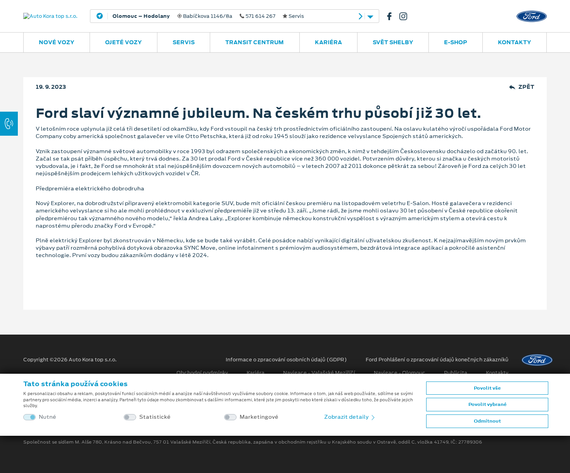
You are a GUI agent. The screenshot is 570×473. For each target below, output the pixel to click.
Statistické (155, 417)
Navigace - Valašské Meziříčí (319, 372)
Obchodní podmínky (202, 372)
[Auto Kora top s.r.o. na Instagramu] (406, 16)
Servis (184, 42)
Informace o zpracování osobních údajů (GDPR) (286, 359)
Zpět (526, 87)
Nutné (47, 417)
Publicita (455, 372)
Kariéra (328, 42)
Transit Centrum (254, 42)
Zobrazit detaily (347, 417)
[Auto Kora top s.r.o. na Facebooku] (392, 16)
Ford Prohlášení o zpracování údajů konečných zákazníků (437, 359)
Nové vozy (56, 42)
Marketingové (259, 417)
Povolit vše (487, 388)
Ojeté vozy (123, 42)
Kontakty (514, 42)
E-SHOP (455, 42)
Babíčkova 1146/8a (208, 16)
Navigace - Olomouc (399, 372)
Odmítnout (487, 421)
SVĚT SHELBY (393, 42)
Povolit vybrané (487, 404)
